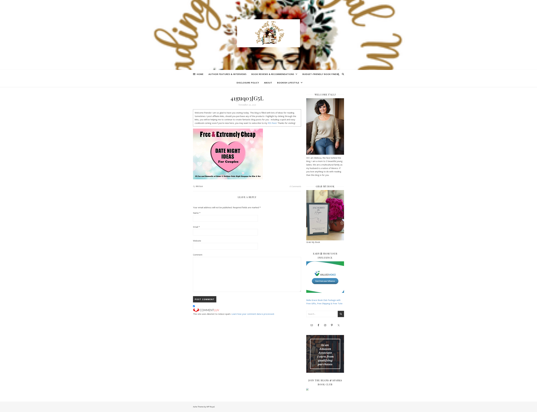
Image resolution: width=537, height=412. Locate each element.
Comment (197, 254)
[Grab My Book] (325, 215)
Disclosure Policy (248, 82)
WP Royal (211, 406)
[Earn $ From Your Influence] (325, 277)
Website (197, 240)
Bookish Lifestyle (288, 82)
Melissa (199, 186)
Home (200, 74)
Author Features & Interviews (227, 74)
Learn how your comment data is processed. (252, 313)
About (268, 82)
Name (196, 212)
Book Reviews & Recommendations (272, 74)
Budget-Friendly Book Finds (320, 74)
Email (196, 226)
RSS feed (272, 123)
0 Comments (295, 186)
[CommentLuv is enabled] (247, 310)
